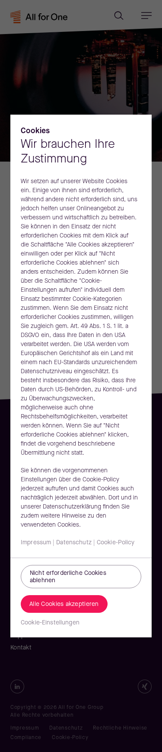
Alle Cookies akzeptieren (64, 604)
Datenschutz (74, 543)
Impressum (36, 543)
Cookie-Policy (116, 543)
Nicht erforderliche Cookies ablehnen (68, 577)
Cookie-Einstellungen (50, 623)
